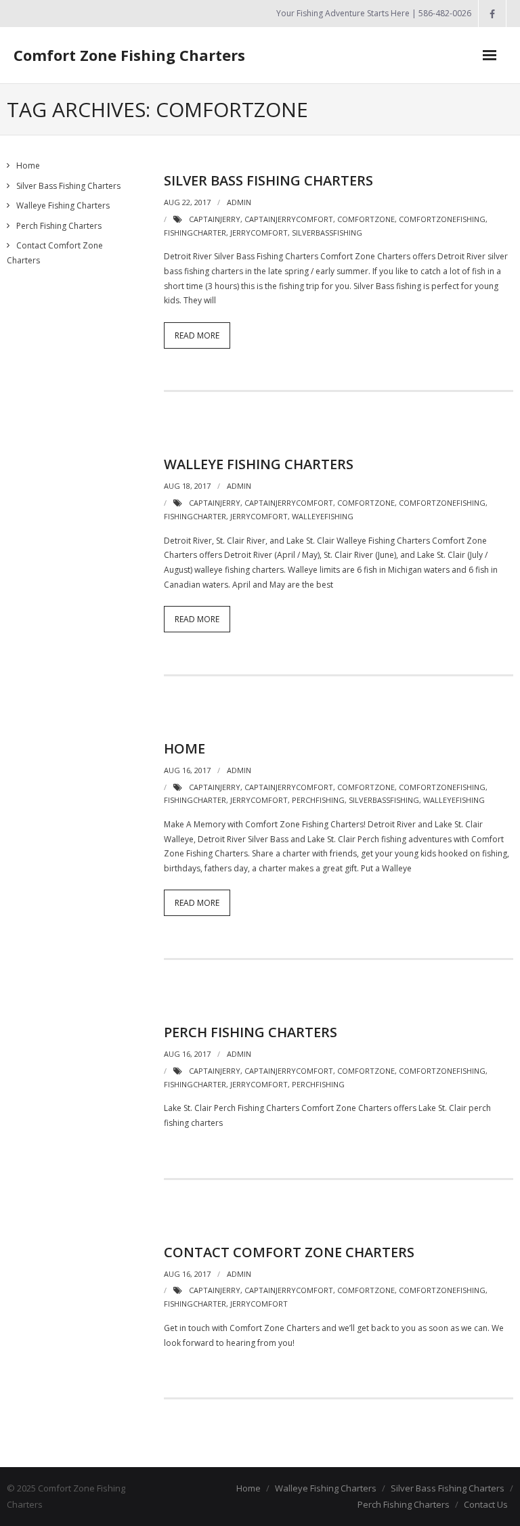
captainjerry (214, 219)
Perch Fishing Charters (250, 1032)
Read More (197, 335)
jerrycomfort (259, 232)
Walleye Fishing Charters (258, 464)
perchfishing (318, 800)
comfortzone (366, 219)
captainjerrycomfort (288, 219)
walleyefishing (322, 516)
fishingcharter (195, 232)
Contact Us (486, 1504)
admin (239, 202)
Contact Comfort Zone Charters (289, 1252)
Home (184, 748)
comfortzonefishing (442, 219)
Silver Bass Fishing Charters (268, 180)
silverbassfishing (327, 232)
